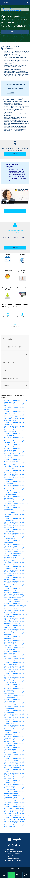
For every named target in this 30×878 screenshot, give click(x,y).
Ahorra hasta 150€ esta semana (13, 32)
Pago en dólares (11, 856)
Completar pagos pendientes (14, 851)
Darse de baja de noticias (13, 853)
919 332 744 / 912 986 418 (14, 860)
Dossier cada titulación (13, 858)
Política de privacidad (15, 871)
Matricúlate (19, 875)
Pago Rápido (10, 849)
